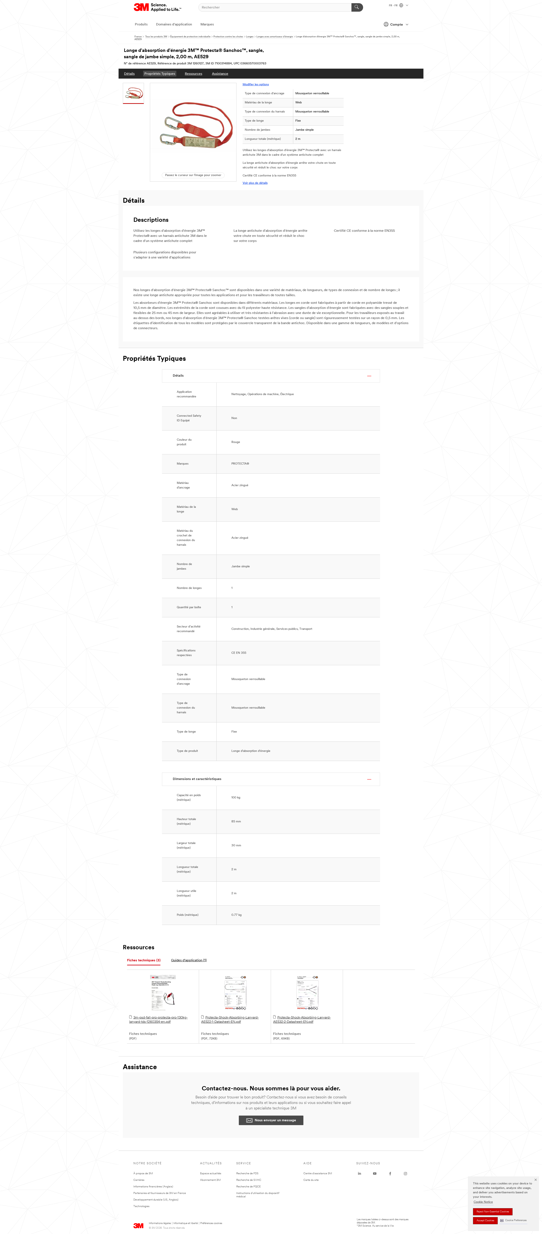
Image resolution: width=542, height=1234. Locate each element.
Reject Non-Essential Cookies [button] (493, 1211)
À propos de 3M (143, 1173)
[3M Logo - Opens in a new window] (158, 7)
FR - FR (393, 5)
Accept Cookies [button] (485, 1220)
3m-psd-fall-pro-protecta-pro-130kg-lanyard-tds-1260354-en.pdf (158, 1020)
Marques (207, 24)
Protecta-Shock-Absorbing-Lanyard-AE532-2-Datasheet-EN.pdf (302, 1020)
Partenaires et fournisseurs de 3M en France (159, 1193)
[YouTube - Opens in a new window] (375, 1173)
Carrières (138, 1180)
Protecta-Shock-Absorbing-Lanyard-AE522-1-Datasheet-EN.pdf (230, 1020)
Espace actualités (210, 1173)
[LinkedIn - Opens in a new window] (359, 1173)
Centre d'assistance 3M (317, 1173)
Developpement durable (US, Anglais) (155, 1199)
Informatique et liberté (185, 1223)
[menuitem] (129, 73)
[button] (513, 1220)
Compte (396, 24)
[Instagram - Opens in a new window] (405, 1173)
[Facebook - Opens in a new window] (390, 1173)
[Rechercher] (357, 7)
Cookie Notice (483, 1202)
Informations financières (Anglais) (153, 1186)
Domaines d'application (174, 24)
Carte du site (311, 1180)
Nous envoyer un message (275, 1120)
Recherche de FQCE (248, 1186)
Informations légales (160, 1223)
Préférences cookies (211, 1223)
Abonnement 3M (210, 1180)
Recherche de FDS (247, 1173)
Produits (141, 24)
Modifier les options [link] (256, 84)
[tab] (143, 960)
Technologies (141, 1206)
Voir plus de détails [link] (255, 183)
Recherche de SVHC (248, 1180)
